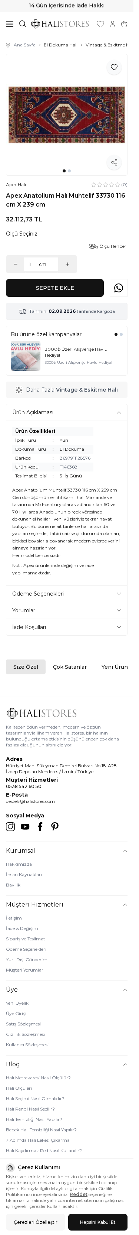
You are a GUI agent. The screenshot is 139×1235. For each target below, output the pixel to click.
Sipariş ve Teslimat (25, 938)
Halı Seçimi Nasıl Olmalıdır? (35, 1098)
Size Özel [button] (25, 667)
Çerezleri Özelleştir (35, 1222)
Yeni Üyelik (17, 1003)
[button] (64, 170)
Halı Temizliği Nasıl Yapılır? (34, 1119)
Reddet (78, 1194)
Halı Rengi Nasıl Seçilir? (30, 1109)
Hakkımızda (19, 864)
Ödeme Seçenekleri (26, 949)
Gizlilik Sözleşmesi (25, 1034)
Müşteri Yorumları (25, 970)
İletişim (14, 918)
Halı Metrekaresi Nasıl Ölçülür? (38, 1077)
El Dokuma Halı (60, 45)
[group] (66, 114)
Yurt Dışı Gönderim (26, 959)
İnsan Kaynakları (24, 874)
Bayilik (13, 885)
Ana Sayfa (25, 45)
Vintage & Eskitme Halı (110, 45)
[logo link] (59, 24)
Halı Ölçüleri (19, 1088)
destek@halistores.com (30, 801)
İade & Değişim (22, 928)
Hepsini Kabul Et (98, 1222)
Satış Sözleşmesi (23, 1024)
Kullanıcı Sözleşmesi (27, 1044)
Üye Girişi (16, 1013)
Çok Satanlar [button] (70, 667)
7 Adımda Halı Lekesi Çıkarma (38, 1140)
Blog (13, 1064)
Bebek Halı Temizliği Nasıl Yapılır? (41, 1129)
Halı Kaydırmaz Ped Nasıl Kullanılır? (44, 1150)
